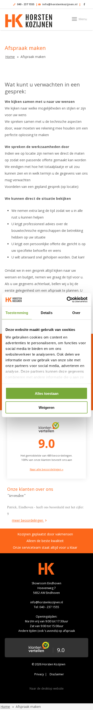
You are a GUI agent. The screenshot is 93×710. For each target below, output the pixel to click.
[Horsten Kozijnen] (28, 21)
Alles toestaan (46, 393)
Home (10, 56)
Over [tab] (76, 313)
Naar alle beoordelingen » (46, 469)
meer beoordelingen (28, 520)
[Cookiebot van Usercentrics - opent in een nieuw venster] (67, 299)
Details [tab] (46, 313)
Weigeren (46, 407)
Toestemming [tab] (16, 313)
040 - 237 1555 (25, 4)
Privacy (39, 674)
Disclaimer (57, 674)
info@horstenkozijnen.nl (60, 4)
